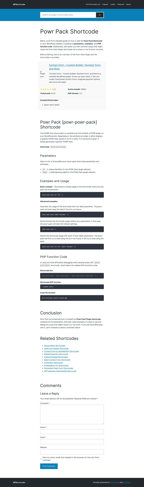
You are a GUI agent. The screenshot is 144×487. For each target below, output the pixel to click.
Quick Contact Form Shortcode (57, 360)
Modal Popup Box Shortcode (56, 354)
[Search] (99, 14)
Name (43, 427)
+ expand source (47, 286)
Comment (45, 403)
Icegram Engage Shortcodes (56, 357)
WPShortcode (19, 4)
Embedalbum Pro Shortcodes (56, 365)
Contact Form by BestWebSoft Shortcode (61, 351)
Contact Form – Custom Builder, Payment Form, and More (75, 67)
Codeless (127, 482)
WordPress (114, 482)
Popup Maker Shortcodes (54, 346)
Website (43, 447)
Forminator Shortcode (53, 363)
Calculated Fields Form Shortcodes (58, 368)
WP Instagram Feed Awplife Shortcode (60, 371)
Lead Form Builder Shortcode (56, 348)
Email (43, 437)
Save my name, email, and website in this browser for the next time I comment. (71, 458)
